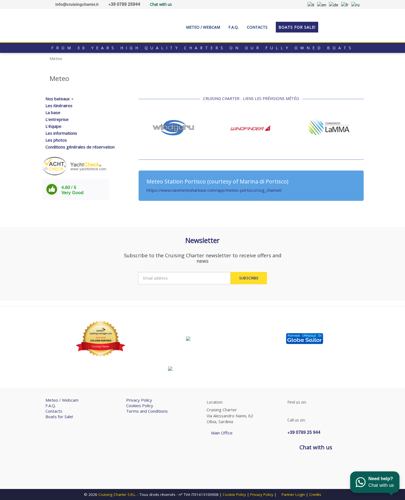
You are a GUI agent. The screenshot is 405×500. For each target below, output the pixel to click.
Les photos (56, 140)
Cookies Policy (139, 405)
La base (52, 112)
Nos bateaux (57, 98)
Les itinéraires (58, 105)
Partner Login (292, 494)
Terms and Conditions (147, 411)
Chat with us (161, 4)
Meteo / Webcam (62, 400)
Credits (315, 494)
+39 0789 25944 (124, 4)
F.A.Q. (50, 405)
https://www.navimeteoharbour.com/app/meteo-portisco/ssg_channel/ (214, 190)
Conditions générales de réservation (80, 147)
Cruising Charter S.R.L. (117, 494)
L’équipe (53, 126)
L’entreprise (57, 119)
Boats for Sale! (59, 416)
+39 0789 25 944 (303, 432)
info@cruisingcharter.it (77, 4)
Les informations (61, 133)
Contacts (53, 411)
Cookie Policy (234, 494)
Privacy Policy (139, 400)
